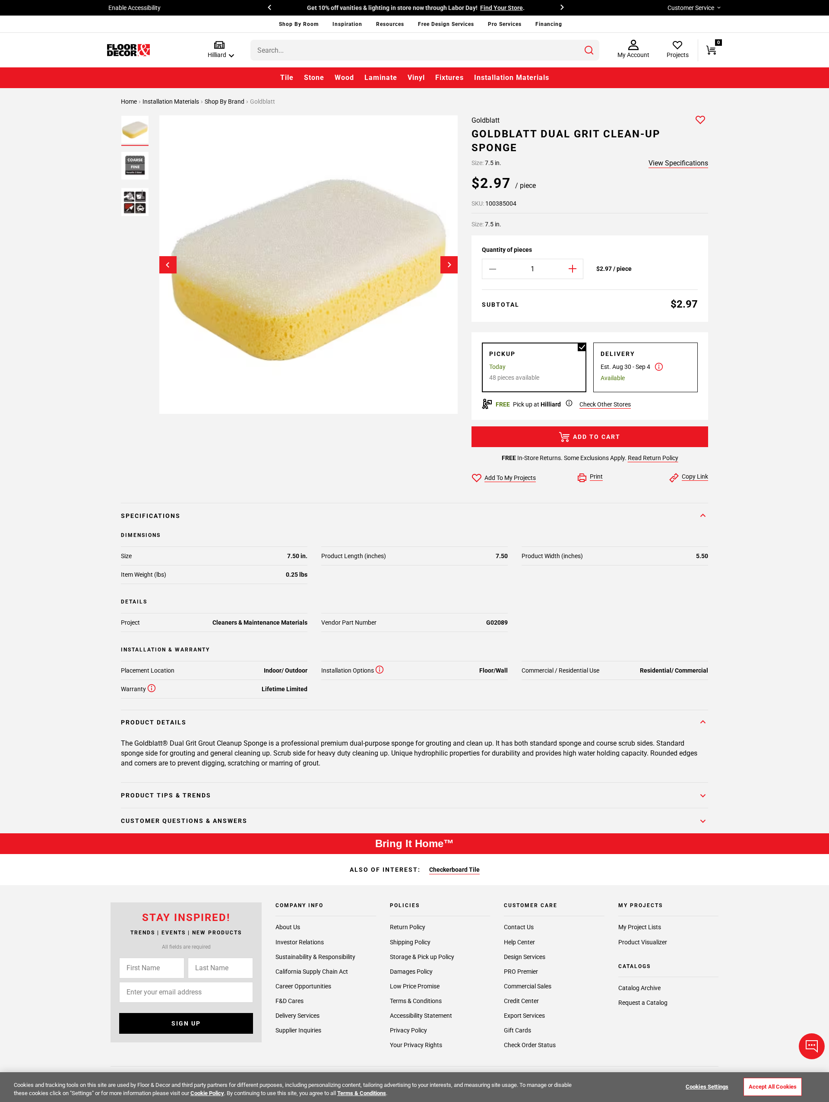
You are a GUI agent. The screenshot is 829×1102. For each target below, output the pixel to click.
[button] (219, 50)
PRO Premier (521, 971)
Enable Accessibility (134, 7)
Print (596, 476)
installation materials (171, 101)
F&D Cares (289, 1000)
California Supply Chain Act (311, 971)
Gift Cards (517, 1030)
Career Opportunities (303, 986)
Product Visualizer (642, 942)
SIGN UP (186, 1023)
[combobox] (424, 50)
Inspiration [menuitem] (347, 24)
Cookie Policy (207, 1093)
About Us (287, 927)
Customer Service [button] (691, 7)
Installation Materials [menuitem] (511, 77)
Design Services (524, 956)
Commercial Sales (527, 986)
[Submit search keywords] (589, 50)
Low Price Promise (415, 986)
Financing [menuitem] (548, 24)
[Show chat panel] (812, 1046)
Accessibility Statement (421, 1015)
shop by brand (225, 101)
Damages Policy (411, 971)
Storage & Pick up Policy (422, 956)
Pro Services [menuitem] (505, 24)
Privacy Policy (408, 1030)
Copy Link (695, 476)
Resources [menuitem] (390, 24)
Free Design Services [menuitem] (446, 24)
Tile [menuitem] (287, 77)
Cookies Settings (707, 1086)
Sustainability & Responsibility (315, 956)
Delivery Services (297, 1015)
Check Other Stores (605, 404)
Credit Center (521, 1000)
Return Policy (407, 927)
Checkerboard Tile (454, 869)
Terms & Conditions (416, 1000)
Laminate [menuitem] (380, 77)
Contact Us (519, 927)
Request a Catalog (643, 1002)
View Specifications (678, 163)
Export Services (524, 1015)
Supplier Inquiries (298, 1030)
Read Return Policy (653, 457)
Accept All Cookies (773, 1086)
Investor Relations (299, 942)
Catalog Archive (639, 987)
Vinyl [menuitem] (416, 77)
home (129, 101)
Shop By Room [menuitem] (299, 24)
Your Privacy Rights (416, 1045)
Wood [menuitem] (344, 77)
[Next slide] (449, 264)
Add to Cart (596, 436)
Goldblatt (485, 120)
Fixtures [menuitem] (449, 77)
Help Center (519, 942)
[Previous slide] (168, 264)
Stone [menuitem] (314, 77)
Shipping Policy (410, 942)
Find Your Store (501, 7)
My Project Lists (639, 927)
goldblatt (262, 101)
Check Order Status (530, 1045)
